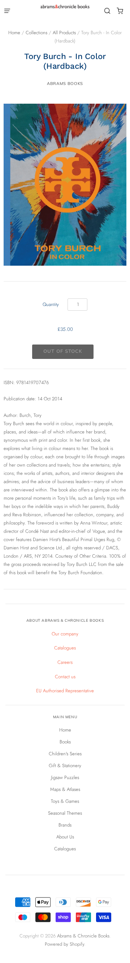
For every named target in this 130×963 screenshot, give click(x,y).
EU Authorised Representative (65, 690)
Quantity (51, 304)
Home (14, 32)
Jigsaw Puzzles (65, 777)
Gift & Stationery (65, 765)
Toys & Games (65, 801)
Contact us (65, 676)
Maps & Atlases (65, 789)
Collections (36, 32)
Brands (65, 825)
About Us (65, 836)
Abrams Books (65, 83)
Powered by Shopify (64, 944)
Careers (65, 662)
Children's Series (65, 753)
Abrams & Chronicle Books (83, 935)
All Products (64, 32)
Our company (65, 633)
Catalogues (65, 647)
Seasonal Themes (65, 813)
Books (65, 741)
